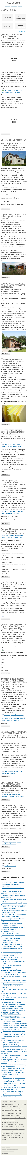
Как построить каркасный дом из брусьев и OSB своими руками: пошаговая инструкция (14, 904)
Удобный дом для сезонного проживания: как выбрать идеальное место (14, 973)
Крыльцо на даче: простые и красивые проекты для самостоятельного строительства (12, 884)
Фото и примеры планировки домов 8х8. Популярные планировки (13, 481)
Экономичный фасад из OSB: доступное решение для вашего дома (13, 907)
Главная (7, 6)
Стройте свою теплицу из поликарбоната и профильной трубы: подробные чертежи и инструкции (14, 1061)
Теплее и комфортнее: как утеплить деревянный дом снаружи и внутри (12, 1002)
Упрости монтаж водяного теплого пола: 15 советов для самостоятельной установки (13, 981)
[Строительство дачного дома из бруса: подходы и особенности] (14, 341)
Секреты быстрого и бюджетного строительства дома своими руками (11, 970)
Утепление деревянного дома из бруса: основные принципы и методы (12, 361)
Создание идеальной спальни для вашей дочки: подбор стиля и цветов (14, 1056)
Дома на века (14, 3)
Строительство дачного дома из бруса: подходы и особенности (13, 284)
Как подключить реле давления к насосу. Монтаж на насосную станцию (13, 1066)
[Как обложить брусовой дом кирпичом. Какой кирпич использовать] (14, 796)
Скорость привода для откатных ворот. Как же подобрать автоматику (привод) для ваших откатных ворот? (13, 1080)
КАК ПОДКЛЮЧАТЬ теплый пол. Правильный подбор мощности (11, 1015)
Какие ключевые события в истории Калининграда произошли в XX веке (12, 947)
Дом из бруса (7, 26)
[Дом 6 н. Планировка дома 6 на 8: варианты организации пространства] (14, 536)
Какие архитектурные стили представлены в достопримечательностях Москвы (13, 935)
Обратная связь (5, 1153)
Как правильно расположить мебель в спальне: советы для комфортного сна (12, 889)
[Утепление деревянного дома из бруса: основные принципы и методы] (14, 413)
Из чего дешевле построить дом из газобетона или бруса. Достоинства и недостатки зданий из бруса (14, 734)
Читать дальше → (5, 134)
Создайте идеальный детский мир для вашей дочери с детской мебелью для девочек (13, 1036)
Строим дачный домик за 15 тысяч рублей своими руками (14, 216)
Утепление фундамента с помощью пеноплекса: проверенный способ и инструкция (12, 985)
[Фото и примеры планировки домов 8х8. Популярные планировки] (14, 513)
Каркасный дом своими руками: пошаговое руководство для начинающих (14, 911)
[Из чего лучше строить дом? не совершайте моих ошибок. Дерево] (14, 445)
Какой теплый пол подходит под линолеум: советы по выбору (11, 939)
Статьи (20, 6)
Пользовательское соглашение (12, 1149)
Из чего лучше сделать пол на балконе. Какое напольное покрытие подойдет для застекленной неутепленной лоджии (13, 1006)
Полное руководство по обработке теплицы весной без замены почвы (11, 892)
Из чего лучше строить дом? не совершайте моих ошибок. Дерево (13, 431)
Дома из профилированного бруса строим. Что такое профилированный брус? (14, 626)
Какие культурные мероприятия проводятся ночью (11, 966)
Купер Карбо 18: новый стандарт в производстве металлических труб (12, 1092)
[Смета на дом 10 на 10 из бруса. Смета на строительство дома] (14, 91)
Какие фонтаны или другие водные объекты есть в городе (12, 955)
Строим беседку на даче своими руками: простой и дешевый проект (13, 1084)
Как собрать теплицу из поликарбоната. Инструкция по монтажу (13, 1018)
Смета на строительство (20, 17)
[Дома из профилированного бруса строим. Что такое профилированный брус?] (14, 650)
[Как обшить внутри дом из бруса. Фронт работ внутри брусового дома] (14, 616)
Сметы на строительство (20, 26)
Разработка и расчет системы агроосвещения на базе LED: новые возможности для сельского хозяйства (13, 1124)
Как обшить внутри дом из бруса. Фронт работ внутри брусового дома (13, 584)
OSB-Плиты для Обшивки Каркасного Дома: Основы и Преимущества (12, 919)
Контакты (4, 1149)
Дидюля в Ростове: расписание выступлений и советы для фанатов (11, 943)
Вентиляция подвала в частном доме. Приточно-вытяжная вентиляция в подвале (13, 1032)
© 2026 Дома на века (6, 1147)
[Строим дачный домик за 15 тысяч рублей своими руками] (14, 268)
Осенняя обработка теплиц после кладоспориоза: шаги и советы (11, 958)
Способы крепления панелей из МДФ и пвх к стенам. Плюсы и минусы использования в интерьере (13, 1042)
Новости (14, 6)
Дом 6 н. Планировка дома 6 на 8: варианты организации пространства (13, 531)
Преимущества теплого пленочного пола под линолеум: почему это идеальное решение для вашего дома (14, 923)
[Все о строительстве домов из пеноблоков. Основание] (14, 843)
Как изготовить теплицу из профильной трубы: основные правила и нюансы (13, 1088)
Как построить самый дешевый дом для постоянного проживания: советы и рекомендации (13, 146)
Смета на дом (7, 17)
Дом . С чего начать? (10, 852)
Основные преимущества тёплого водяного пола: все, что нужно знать (11, 951)
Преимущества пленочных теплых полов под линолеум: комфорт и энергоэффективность (14, 929)
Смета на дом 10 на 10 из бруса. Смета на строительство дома (12, 36)
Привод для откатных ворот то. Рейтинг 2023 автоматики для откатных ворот (13, 1069)
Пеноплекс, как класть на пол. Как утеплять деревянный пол (11, 1096)
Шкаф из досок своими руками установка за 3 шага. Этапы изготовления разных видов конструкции (14, 1051)
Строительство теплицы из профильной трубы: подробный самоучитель (13, 1011)
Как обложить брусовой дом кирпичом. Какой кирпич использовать (12, 783)
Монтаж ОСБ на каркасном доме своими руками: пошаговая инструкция (13, 915)
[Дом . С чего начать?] (14, 866)
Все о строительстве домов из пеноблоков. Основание (13, 805)
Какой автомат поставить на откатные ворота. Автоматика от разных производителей (13, 1074)
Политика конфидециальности (8, 1151)
